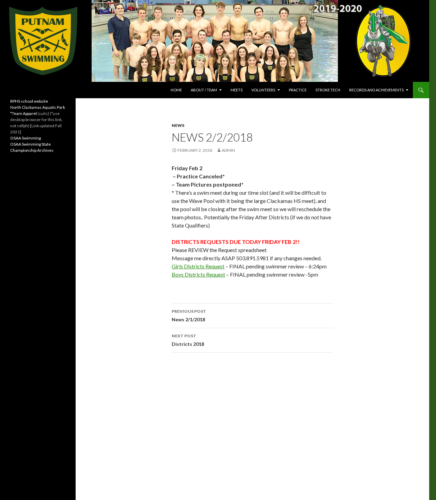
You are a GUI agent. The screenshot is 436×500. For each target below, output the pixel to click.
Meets (237, 90)
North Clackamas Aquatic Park (37, 107)
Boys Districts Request (198, 274)
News (178, 125)
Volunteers (263, 90)
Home (176, 90)
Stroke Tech (327, 90)
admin (228, 150)
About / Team (204, 90)
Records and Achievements (376, 90)
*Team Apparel (23, 113)
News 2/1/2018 (189, 315)
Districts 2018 (188, 340)
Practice (298, 90)
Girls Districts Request (198, 266)
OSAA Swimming (25, 138)
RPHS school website (29, 101)
